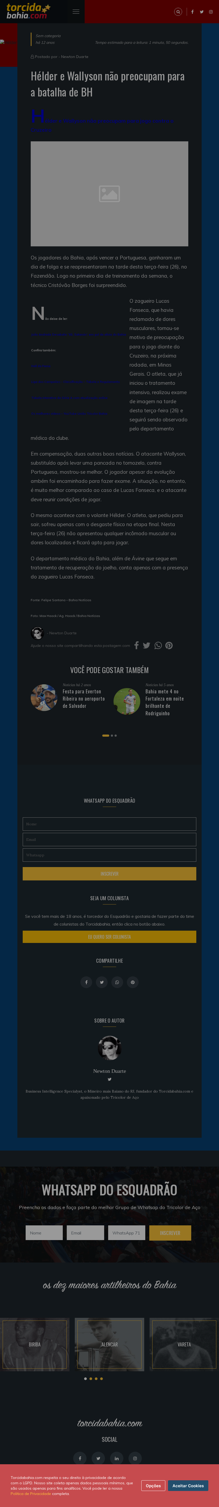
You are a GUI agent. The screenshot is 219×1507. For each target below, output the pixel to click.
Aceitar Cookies (188, 1485)
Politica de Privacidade (31, 1493)
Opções (153, 1485)
